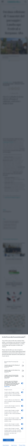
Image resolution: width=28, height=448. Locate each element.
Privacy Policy (22, 445)
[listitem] (14, 362)
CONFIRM (8, 440)
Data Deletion (6, 445)
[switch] (22, 365)
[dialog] (14, 391)
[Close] (25, 337)
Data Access (14, 445)
